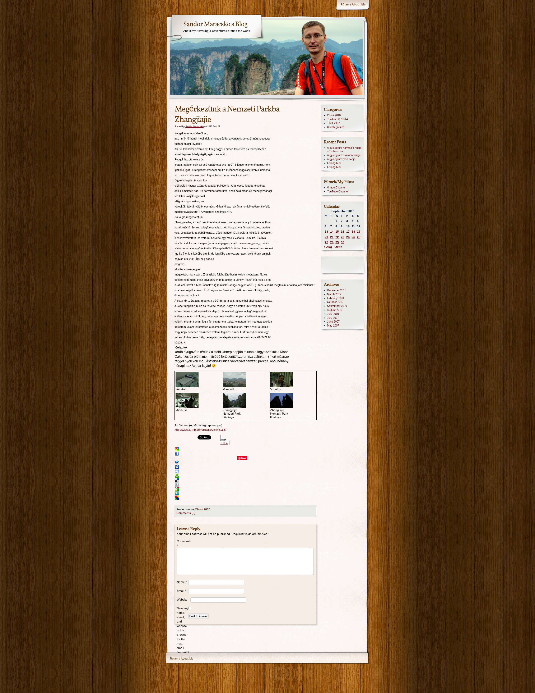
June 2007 (333, 321)
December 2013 (336, 290)
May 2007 (333, 325)
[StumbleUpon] (242, 493)
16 (342, 231)
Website (182, 599)
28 (332, 242)
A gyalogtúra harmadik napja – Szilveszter (344, 149)
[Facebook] (242, 454)
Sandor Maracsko (194, 126)
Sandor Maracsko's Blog (215, 24)
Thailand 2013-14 (337, 119)
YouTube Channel (337, 191)
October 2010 (335, 302)
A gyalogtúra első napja (341, 159)
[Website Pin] (242, 449)
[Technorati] (242, 476)
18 (353, 231)
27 (326, 242)
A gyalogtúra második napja (343, 155)
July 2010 (333, 313)
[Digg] (242, 484)
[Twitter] (242, 462)
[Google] (242, 489)
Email (181, 590)
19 (358, 231)
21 (332, 237)
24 (348, 237)
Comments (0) (185, 513)
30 (342, 242)
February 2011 (335, 298)
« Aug (328, 247)
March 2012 (334, 294)
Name (182, 582)
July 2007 (333, 317)
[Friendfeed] (242, 471)
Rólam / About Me (353, 4)
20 (326, 237)
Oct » (338, 247)
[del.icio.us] (242, 480)
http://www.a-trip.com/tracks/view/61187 (201, 429)
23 (342, 237)
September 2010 (337, 305)
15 (337, 231)
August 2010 (334, 309)
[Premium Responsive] (242, 498)
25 (353, 237)
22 (337, 237)
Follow (224, 443)
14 (332, 231)
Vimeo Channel (336, 187)
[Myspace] (242, 467)
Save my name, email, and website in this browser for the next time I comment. (182, 630)
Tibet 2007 (333, 123)
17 (348, 231)
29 (337, 242)
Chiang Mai (334, 163)
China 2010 (202, 509)
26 (358, 237)
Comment (182, 543)
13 (326, 231)
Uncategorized (335, 127)
